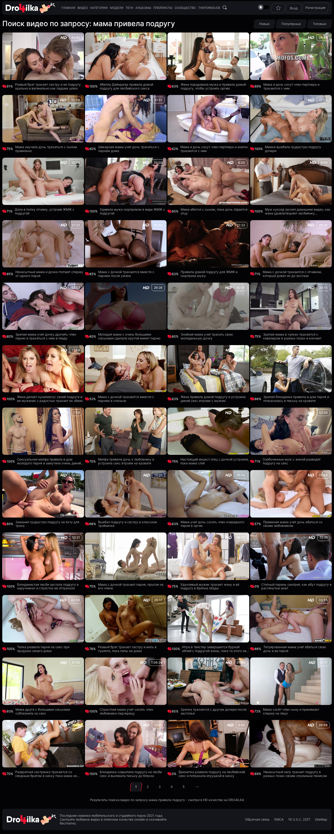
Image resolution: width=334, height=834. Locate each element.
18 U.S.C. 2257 (299, 819)
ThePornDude (209, 8)
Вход (294, 8)
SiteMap (321, 819)
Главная (68, 8)
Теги (129, 8)
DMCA (279, 819)
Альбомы (143, 8)
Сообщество (185, 8)
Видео (82, 8)
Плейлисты (162, 8)
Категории (99, 8)
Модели (116, 8)
